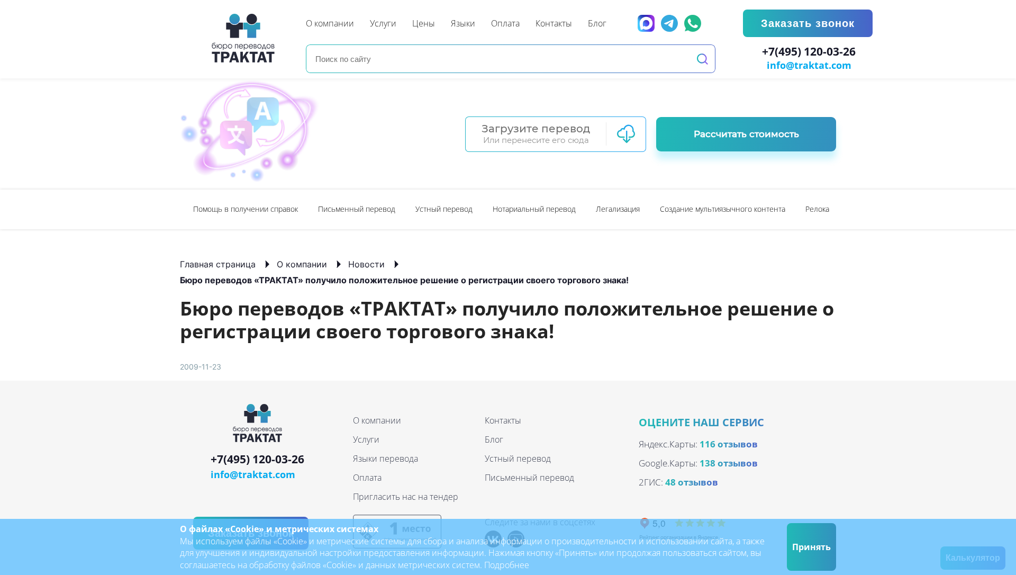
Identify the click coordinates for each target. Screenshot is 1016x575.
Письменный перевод (356, 209)
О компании (302, 264)
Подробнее (506, 565)
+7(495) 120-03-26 (809, 52)
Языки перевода (385, 458)
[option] (245, 209)
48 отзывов (691, 482)
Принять (811, 547)
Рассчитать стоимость (746, 134)
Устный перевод (444, 209)
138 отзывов (729, 463)
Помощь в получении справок (245, 209)
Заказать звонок (808, 23)
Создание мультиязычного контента (722, 209)
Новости (366, 264)
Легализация (618, 209)
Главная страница (218, 264)
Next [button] (830, 209)
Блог (494, 439)
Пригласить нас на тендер (405, 496)
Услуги (366, 439)
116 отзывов (729, 444)
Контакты (503, 420)
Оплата (367, 477)
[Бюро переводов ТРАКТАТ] (246, 38)
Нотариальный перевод (534, 209)
